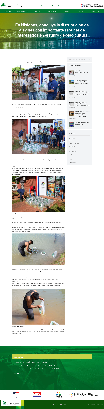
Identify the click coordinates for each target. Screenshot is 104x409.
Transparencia (95, 11)
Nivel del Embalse (73, 157)
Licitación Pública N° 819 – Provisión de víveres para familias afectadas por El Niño (82, 103)
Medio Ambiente (52, 11)
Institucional (8, 11)
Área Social (37, 11)
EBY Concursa (72, 141)
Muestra (71, 154)
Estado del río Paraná (74, 143)
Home (19, 39)
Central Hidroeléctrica (22, 11)
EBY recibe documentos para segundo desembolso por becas (82, 72)
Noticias (81, 11)
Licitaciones (72, 149)
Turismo (67, 11)
